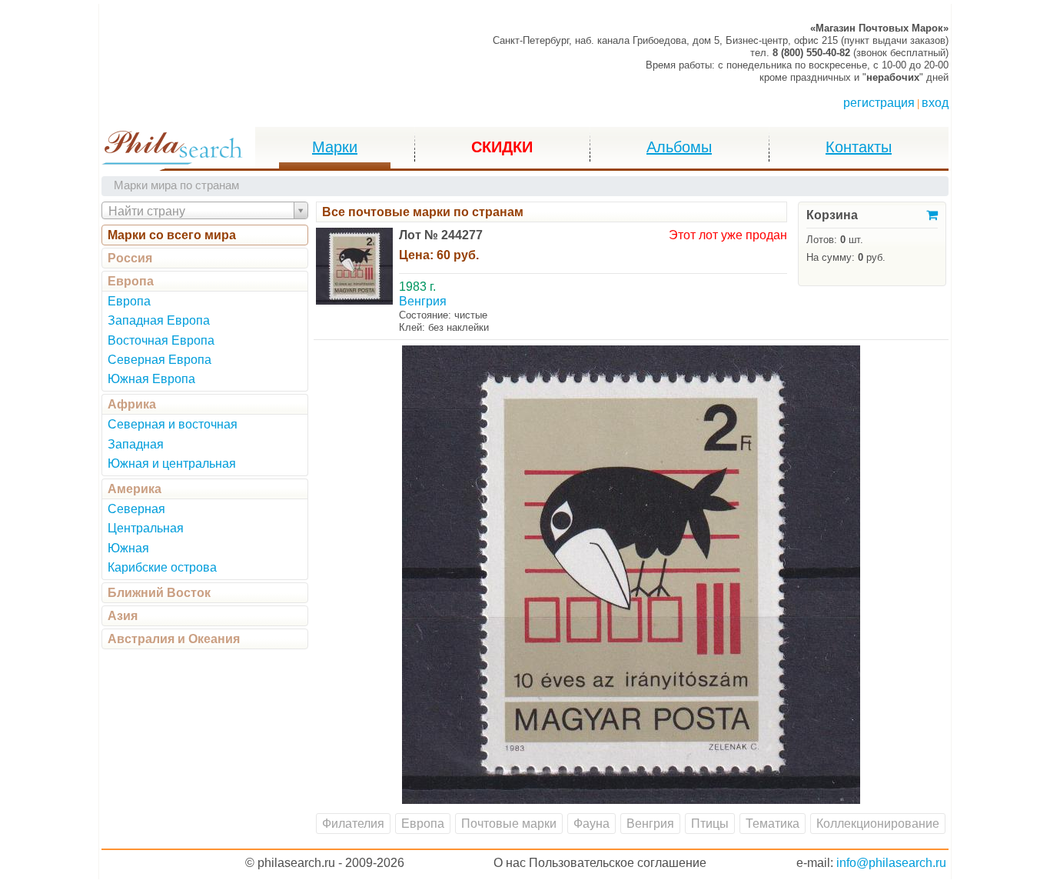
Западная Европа (159, 320)
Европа (131, 281)
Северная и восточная (173, 424)
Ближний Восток (159, 592)
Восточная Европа (161, 340)
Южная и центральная (172, 463)
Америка (134, 488)
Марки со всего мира (172, 235)
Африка (132, 404)
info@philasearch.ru (891, 862)
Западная (136, 444)
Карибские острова (162, 567)
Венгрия (650, 823)
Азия (123, 615)
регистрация (879, 102)
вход (935, 102)
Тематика (772, 823)
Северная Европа (159, 359)
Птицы (710, 823)
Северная (136, 508)
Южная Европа (151, 378)
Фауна (591, 823)
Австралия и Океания (174, 638)
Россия (130, 258)
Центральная (146, 528)
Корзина (832, 215)
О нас (509, 862)
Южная (128, 548)
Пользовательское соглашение (617, 862)
